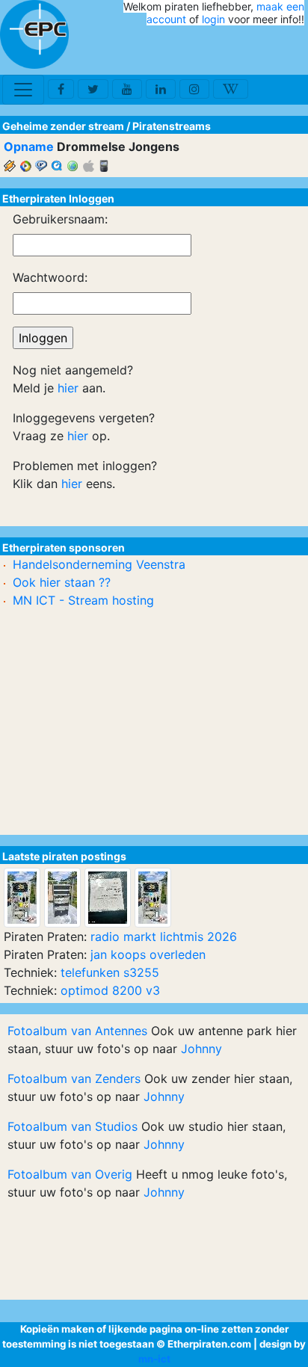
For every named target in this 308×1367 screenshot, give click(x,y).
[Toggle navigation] (23, 90)
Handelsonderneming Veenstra (99, 564)
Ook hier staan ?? (62, 582)
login (213, 19)
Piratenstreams (171, 126)
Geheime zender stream (63, 126)
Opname (29, 146)
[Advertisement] (216, 50)
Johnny (201, 1048)
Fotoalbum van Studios (72, 1126)
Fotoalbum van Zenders (74, 1078)
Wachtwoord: (50, 277)
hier (68, 387)
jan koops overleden (148, 954)
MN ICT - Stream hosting (83, 600)
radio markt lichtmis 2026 (163, 936)
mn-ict (154, 1359)
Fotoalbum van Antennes (77, 1030)
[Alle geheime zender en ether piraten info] (34, 34)
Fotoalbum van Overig (69, 1174)
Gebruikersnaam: (60, 219)
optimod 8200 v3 (110, 990)
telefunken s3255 (110, 972)
